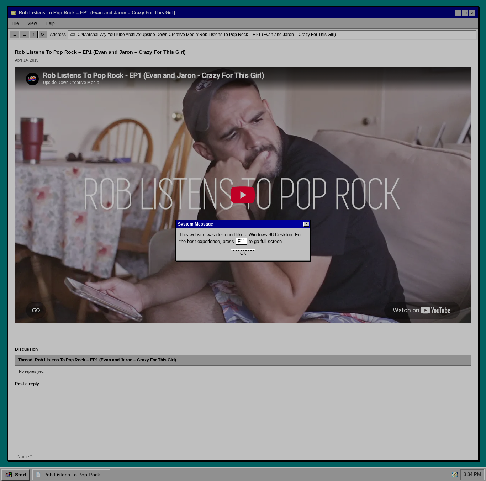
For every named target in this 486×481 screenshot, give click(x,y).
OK (243, 253)
